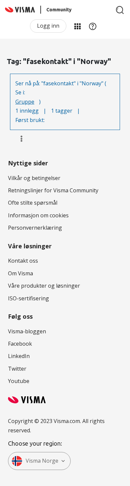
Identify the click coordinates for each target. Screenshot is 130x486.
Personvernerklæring (35, 227)
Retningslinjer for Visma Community (53, 190)
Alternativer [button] (18, 138)
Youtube (18, 381)
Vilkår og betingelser (34, 178)
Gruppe (24, 101)
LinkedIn (19, 356)
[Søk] (120, 10)
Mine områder (77, 26)
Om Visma (20, 273)
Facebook (20, 343)
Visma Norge (42, 460)
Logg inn (48, 25)
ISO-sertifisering (28, 298)
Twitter (17, 368)
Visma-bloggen (27, 331)
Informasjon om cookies (38, 215)
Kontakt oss (23, 260)
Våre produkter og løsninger (44, 285)
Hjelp (92, 26)
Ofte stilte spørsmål (32, 202)
